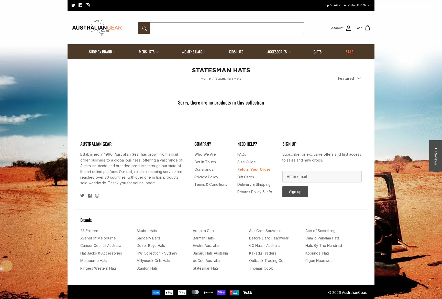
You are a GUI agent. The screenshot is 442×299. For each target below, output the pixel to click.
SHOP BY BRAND (100, 51)
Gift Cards (245, 177)
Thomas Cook (261, 268)
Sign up (295, 192)
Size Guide (246, 162)
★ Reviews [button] (436, 156)
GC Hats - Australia (264, 245)
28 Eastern (89, 230)
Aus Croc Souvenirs (265, 230)
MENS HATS (146, 51)
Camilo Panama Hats (322, 238)
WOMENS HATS (192, 51)
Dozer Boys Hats (151, 245)
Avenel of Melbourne (98, 238)
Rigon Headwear (319, 260)
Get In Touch (205, 162)
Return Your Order (253, 169)
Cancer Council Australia (100, 245)
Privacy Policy (206, 177)
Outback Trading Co (266, 260)
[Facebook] (80, 5)
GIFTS (318, 51)
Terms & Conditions (210, 184)
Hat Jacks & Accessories (101, 253)
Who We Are (205, 154)
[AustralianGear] (97, 28)
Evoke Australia (206, 245)
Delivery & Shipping (254, 184)
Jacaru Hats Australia (210, 253)
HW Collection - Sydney (157, 253)
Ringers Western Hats (98, 268)
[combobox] (221, 28)
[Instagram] (88, 5)
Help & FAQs (331, 5)
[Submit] (145, 28)
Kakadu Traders (262, 253)
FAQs (241, 154)
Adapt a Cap (203, 230)
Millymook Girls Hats (153, 260)
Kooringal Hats (317, 253)
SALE (349, 51)
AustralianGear (354, 292)
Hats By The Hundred (323, 245)
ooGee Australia (206, 260)
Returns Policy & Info (254, 192)
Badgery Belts (148, 238)
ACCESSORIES (277, 51)
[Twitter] (73, 5)
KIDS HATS (236, 51)
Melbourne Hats (93, 260)
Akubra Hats (147, 230)
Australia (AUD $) (355, 5)
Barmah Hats (203, 238)
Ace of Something (320, 230)
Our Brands (203, 169)
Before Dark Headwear (269, 238)
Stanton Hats (147, 268)
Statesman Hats (228, 78)
